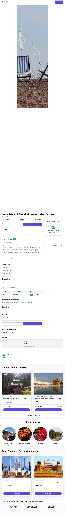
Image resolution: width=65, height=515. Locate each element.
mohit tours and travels (53, 230)
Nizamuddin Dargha (9, 443)
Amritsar (5, 216)
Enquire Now (17, 409)
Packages (16, 2)
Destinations (25, 2)
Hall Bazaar (40, 443)
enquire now (32, 224)
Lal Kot (56, 443)
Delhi (9, 216)
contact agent (12, 224)
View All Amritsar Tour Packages (32, 415)
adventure (7, 317)
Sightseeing (42, 2)
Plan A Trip (59, 2)
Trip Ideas (34, 2)
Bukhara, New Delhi (24, 443)
